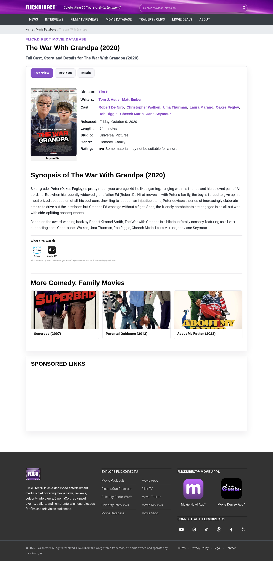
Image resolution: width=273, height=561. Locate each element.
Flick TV (147, 489)
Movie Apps (150, 480)
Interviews (54, 19)
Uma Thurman (175, 107)
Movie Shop (150, 513)
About (204, 19)
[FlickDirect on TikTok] (206, 529)
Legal (217, 548)
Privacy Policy (200, 548)
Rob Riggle (108, 114)
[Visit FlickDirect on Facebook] (231, 529)
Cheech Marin (132, 114)
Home (29, 29)
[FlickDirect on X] (243, 529)
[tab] (42, 73)
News (33, 19)
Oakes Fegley (227, 107)
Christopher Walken (143, 107)
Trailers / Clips (152, 19)
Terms (181, 548)
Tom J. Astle (109, 100)
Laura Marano (201, 107)
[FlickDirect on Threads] (219, 529)
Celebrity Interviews (115, 505)
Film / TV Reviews (85, 19)
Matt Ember (132, 100)
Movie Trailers (151, 497)
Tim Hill (105, 92)
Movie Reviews (152, 505)
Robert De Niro (111, 107)
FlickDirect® (84, 548)
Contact (231, 548)
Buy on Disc (53, 158)
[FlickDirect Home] (42, 7)
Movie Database (119, 19)
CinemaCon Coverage (117, 489)
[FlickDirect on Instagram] (194, 529)
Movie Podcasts (113, 480)
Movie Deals (182, 19)
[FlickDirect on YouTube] (181, 529)
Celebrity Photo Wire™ (117, 497)
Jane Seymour (158, 114)
